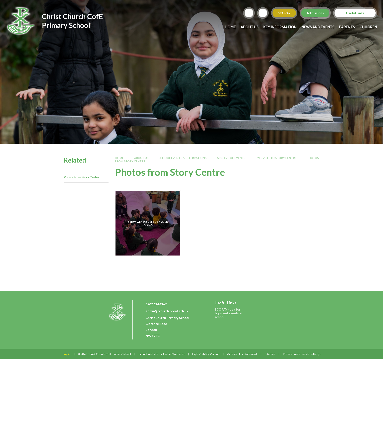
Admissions (315, 13)
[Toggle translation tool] (263, 13)
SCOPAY (284, 13)
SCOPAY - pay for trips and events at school (229, 313)
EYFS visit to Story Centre (276, 158)
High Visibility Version (205, 354)
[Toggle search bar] (249, 13)
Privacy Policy (291, 354)
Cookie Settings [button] (310, 354)
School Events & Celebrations (182, 158)
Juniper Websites (174, 354)
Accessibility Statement (242, 354)
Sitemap (270, 354)
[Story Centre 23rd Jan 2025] (147, 223)
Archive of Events (231, 158)
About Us (141, 158)
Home (119, 158)
